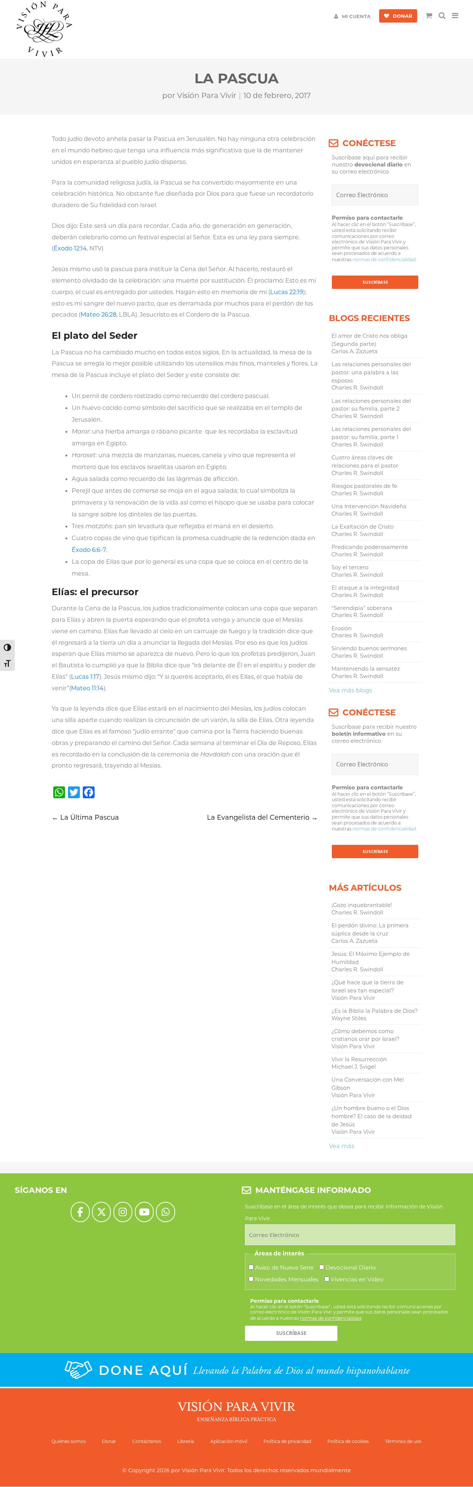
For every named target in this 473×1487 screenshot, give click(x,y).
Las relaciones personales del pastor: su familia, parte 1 (371, 433)
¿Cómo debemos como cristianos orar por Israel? (365, 1035)
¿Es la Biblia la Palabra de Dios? (374, 1011)
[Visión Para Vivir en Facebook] (80, 1212)
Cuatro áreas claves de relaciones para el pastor (364, 461)
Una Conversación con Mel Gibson (367, 1083)
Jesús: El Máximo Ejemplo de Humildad (370, 958)
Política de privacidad (287, 1441)
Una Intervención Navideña (368, 506)
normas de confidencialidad (384, 259)
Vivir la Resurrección (359, 1059)
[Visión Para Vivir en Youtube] (144, 1212)
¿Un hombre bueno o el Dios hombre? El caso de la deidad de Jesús (371, 1116)
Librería (185, 1441)
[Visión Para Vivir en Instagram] (122, 1212)
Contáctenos (146, 1441)
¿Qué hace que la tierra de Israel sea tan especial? (367, 986)
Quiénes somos (68, 1441)
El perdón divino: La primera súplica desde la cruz (370, 929)
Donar (109, 1441)
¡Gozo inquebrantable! (361, 905)
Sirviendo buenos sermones (369, 648)
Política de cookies (348, 1441)
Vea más (341, 1146)
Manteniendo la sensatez (365, 668)
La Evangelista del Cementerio (262, 817)
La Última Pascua (85, 817)
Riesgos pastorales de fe (364, 486)
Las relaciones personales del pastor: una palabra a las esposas (371, 372)
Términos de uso (403, 1441)
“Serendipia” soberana (361, 608)
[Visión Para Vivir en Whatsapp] (165, 1212)
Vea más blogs (350, 690)
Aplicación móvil (228, 1441)
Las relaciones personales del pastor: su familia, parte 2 (371, 405)
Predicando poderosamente (369, 547)
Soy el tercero (349, 567)
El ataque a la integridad (365, 587)
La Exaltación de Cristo (362, 526)
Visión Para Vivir (206, 95)
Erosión (341, 628)
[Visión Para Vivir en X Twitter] (101, 1212)
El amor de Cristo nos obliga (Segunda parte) (369, 340)
